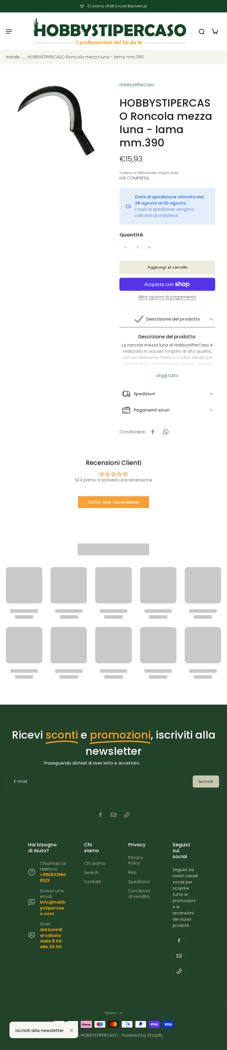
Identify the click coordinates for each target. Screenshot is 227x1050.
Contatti (92, 882)
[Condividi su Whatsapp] (165, 431)
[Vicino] (71, 1030)
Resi (132, 872)
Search (91, 873)
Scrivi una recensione (113, 502)
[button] (167, 267)
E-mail (20, 781)
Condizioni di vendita (139, 893)
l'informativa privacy (162, 763)
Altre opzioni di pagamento (167, 297)
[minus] (126, 247)
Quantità (131, 234)
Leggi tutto (167, 375)
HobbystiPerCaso (136, 85)
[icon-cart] (214, 31)
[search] (201, 31)
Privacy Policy (135, 860)
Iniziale (13, 57)
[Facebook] (100, 814)
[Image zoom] (57, 120)
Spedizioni (139, 882)
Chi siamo (95, 863)
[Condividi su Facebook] (152, 431)
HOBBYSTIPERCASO (99, 1035)
